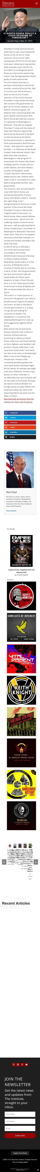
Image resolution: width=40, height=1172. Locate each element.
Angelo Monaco (16, 1039)
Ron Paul (14, 41)
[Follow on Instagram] (18, 1064)
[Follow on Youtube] (26, 1064)
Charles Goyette (22, 575)
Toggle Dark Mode (20, 1153)
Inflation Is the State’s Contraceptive (20, 1034)
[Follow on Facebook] (22, 1064)
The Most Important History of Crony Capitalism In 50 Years (20, 990)
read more (20, 953)
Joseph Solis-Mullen (16, 996)
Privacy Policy (23, 1162)
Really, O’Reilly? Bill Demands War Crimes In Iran (20, 943)
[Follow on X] (13, 1064)
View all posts (11, 511)
